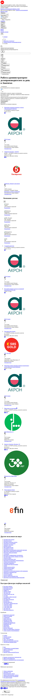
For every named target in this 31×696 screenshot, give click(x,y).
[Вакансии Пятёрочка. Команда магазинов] (17, 170)
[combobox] (7, 48)
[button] (2, 29)
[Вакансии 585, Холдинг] (17, 345)
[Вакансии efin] (17, 510)
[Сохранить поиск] (2, 55)
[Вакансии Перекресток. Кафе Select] (17, 463)
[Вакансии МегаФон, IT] (17, 422)
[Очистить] (3, 51)
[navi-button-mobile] (2, 34)
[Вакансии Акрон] (17, 126)
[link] (3, 26)
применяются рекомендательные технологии (13, 680)
